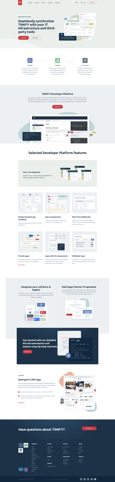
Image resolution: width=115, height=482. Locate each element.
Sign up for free (66, 446)
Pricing (43, 2)
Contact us (21, 402)
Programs (81, 459)
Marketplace (50, 450)
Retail (33, 450)
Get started (23, 37)
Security (49, 452)
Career (80, 448)
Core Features (50, 446)
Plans (48, 459)
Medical (33, 465)
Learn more (35, 37)
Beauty (33, 463)
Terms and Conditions (55, 479)
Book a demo (66, 452)
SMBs (33, 446)
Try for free (92, 2)
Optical (33, 471)
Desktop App (65, 459)
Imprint (48, 479)
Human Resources (35, 457)
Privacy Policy (64, 479)
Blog (80, 452)
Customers (81, 450)
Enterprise (50, 2)
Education (34, 459)
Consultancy (34, 469)
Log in (64, 448)
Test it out (57, 106)
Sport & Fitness (35, 467)
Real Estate (34, 455)
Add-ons (49, 448)
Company (81, 446)
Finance (33, 452)
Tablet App (65, 461)
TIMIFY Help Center (51, 466)
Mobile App (65, 463)
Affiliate (80, 461)
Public (33, 461)
